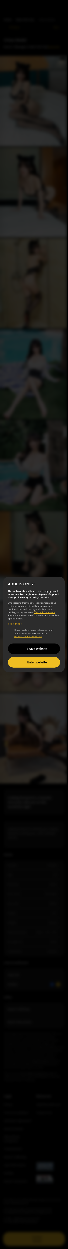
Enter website (37, 662)
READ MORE (15, 624)
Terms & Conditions (44, 612)
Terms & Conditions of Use (28, 636)
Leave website (37, 649)
